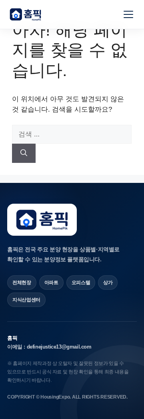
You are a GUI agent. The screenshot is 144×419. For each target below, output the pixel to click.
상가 (107, 282)
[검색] (24, 153)
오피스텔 (81, 282)
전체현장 (21, 282)
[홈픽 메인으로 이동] (25, 14)
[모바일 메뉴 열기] (128, 14)
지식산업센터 (26, 300)
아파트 (51, 282)
